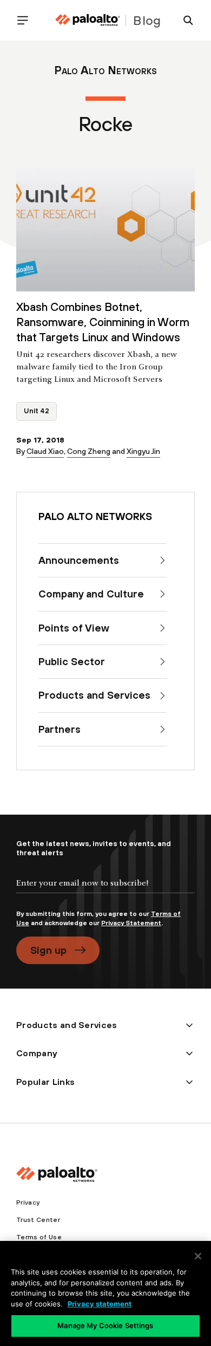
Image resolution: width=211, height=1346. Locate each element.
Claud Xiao (45, 451)
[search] (184, 20)
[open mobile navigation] (27, 20)
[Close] (198, 1256)
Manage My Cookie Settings (105, 1325)
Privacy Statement (131, 923)
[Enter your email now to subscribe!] (105, 892)
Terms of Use (39, 1237)
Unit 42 (36, 411)
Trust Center (38, 1220)
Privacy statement (99, 1303)
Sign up (48, 950)
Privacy (27, 1202)
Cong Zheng (88, 451)
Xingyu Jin (143, 451)
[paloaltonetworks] (88, 20)
